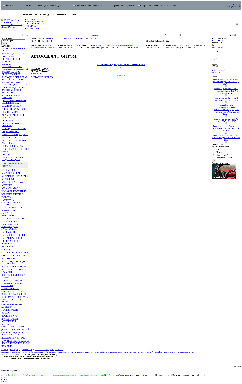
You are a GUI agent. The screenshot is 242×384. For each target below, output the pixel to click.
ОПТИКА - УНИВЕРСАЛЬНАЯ (15, 252)
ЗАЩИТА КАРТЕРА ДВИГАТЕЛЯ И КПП (11, 73)
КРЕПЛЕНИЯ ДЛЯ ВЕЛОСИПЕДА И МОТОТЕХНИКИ (9, 226)
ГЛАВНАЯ (32, 19)
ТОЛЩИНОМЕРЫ (9, 310)
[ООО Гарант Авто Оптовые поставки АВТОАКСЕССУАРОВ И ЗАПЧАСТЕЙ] (11, 27)
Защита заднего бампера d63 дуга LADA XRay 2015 (226, 120)
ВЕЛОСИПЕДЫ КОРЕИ (12, 194)
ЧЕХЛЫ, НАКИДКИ (11, 112)
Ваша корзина (218, 40)
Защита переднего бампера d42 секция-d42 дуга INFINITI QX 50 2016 (226, 128)
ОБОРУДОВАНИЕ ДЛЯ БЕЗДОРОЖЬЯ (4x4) (12, 158)
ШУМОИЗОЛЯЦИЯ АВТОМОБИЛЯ (10, 320)
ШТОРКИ (6, 154)
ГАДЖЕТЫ (6, 197)
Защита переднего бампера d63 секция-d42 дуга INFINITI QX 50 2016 (226, 81)
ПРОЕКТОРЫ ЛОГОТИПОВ (14, 267)
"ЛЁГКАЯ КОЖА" (9, 170)
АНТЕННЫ (6, 185)
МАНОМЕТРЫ (8, 232)
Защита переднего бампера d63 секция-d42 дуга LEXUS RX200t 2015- (226, 137)
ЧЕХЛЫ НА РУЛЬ (9, 316)
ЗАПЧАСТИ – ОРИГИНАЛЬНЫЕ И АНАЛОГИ (10, 202)
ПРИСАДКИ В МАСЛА (12, 146)
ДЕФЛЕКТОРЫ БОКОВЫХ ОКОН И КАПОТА (14, 102)
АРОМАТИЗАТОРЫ (10, 188)
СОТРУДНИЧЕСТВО (36, 24)
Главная (48, 38)
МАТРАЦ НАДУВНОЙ (11, 238)
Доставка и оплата (41, 350)
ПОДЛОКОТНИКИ (10, 132)
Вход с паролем (234, 7)
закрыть (237, 366)
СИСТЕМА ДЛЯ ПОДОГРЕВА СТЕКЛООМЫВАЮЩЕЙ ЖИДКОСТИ (15, 299)
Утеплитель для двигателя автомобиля (121, 65)
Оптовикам (27, 350)
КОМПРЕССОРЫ (9, 221)
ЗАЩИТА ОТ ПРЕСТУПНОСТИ (9, 214)
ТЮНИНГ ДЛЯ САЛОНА (13, 54)
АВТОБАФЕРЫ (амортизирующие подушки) (14, 139)
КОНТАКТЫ (33, 28)
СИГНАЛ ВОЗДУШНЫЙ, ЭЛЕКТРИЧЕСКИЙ (12, 333)
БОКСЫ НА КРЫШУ (11, 106)
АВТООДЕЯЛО (8, 179)
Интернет (220, 152)
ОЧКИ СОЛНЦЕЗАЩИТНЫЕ (14, 255)
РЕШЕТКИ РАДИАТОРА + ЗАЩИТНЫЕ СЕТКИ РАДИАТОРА (14, 90)
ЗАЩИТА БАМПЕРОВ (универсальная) (11, 209)
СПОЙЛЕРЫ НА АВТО (12, 120)
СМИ (218, 149)
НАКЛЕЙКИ (7, 246)
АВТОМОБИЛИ (9, 143)
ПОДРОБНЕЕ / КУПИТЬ (42, 77)
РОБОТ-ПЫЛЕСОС (10, 289)
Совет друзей (222, 155)
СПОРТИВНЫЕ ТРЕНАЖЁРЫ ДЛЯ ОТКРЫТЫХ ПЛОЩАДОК (15, 342)
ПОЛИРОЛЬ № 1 (8, 258)
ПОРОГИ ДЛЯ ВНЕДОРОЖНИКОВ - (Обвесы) (12, 59)
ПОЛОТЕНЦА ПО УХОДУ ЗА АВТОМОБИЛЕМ (14, 262)
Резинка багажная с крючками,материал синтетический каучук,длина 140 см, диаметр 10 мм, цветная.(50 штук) (226, 109)
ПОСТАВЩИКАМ (35, 21)
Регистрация (235, 4)
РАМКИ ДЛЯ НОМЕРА (11, 280)
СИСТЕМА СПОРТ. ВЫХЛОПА (10, 124)
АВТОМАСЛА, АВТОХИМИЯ (15, 176)
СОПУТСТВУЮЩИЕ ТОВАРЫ (68, 38)
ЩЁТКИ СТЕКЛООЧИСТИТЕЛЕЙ (13, 325)
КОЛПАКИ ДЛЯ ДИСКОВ (13, 218)
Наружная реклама (224, 158)
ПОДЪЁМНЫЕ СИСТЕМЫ (13, 338)
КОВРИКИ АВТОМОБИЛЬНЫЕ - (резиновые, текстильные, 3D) (15, 66)
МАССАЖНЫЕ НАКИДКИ (13, 235)
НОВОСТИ (6, 377)
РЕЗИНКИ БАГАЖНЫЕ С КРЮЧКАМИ (12, 284)
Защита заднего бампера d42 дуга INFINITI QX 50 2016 (226, 99)
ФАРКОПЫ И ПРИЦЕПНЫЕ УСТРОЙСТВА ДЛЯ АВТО (15, 78)
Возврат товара (56, 350)
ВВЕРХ (4, 382)
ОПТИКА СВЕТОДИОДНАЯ (15, 135)
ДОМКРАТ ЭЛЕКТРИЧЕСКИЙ (15, 329)
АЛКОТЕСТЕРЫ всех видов (13, 182)
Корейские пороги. (123, 375)
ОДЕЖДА (5, 249)
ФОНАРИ (5, 313)
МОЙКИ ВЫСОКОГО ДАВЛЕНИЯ (11, 242)
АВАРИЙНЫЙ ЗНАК (11, 173)
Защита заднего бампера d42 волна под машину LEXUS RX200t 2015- (226, 91)
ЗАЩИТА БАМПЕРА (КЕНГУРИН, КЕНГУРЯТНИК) (16, 83)
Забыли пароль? (218, 70)
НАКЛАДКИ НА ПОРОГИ (14, 129)
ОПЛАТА (31, 26)
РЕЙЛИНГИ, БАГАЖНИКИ (14, 109)
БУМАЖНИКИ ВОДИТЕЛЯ (13, 191)
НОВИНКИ (6, 346)
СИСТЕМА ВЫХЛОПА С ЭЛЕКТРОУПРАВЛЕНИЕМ (13, 293)
